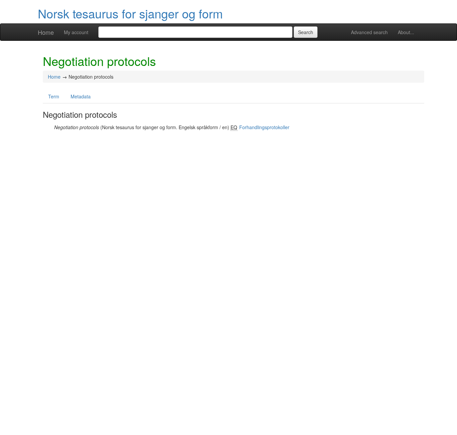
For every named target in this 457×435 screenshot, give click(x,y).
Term (53, 96)
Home (46, 32)
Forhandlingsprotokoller (264, 127)
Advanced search (369, 32)
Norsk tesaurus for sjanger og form (130, 13)
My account (76, 32)
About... (406, 32)
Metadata (81, 96)
